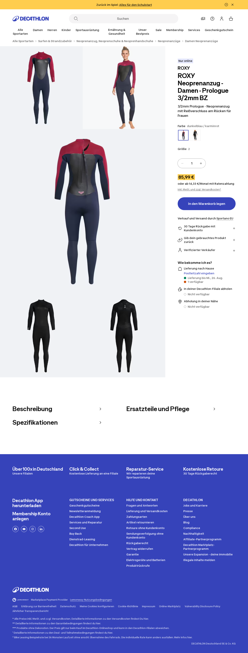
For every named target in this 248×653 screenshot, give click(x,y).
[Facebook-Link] (15, 529)
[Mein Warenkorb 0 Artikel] (231, 18)
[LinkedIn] (41, 529)
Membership (174, 30)
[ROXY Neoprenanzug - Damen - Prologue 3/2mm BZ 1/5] (124, 87)
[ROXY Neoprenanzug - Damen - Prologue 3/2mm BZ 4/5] (41, 335)
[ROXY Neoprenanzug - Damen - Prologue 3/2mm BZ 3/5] (82, 211)
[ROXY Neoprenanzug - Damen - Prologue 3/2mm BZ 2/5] (41, 87)
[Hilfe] (212, 18)
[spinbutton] (191, 163)
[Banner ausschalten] (226, 5)
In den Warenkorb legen (206, 204)
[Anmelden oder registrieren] (221, 18)
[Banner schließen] (232, 5)
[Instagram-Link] (32, 529)
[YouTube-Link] (24, 529)
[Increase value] (201, 163)
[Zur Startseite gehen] (30, 18)
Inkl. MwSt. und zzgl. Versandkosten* (199, 189)
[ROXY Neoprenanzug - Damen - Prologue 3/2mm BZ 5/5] (124, 335)
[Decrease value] (182, 163)
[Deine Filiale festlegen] (203, 18)
